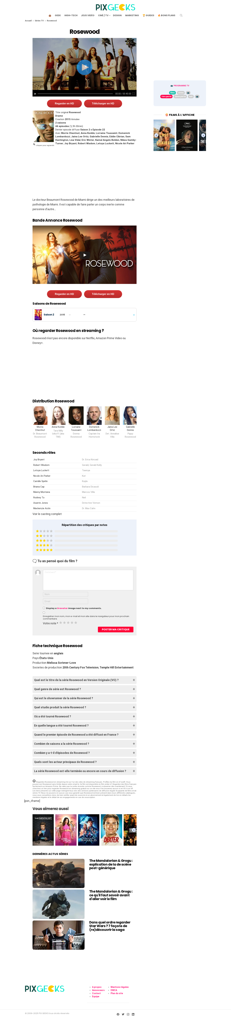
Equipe (95, 996)
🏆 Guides (148, 15)
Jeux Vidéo (87, 15)
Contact (96, 993)
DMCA (114, 990)
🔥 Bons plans (166, 15)
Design (117, 15)
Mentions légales (120, 987)
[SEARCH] (181, 15)
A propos (97, 987)
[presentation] (134, 415)
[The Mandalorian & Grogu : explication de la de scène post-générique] (59, 873)
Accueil (28, 21)
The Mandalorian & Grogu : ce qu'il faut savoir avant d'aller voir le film (111, 895)
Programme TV (181, 86)
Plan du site (117, 993)
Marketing (132, 15)
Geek (58, 15)
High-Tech (70, 15)
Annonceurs (98, 990)
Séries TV (39, 21)
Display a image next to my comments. (74, 608)
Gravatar (62, 608)
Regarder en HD (64, 103)
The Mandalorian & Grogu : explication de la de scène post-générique (111, 864)
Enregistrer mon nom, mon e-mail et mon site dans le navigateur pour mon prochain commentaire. (86, 617)
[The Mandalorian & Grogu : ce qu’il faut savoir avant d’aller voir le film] (59, 904)
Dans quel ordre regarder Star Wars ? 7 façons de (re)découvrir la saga (109, 926)
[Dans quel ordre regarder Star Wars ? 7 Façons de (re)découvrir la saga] (59, 935)
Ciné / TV (103, 15)
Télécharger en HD (103, 103)
